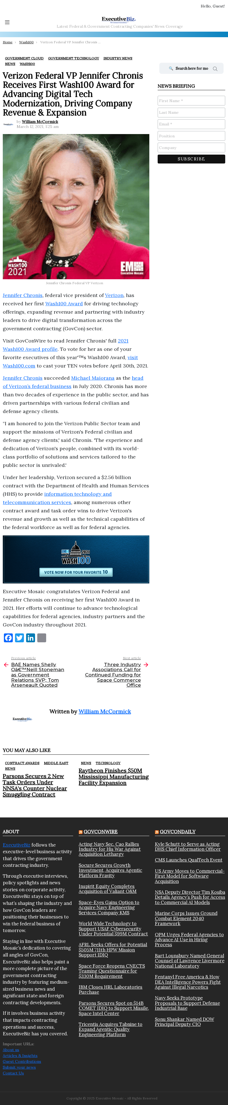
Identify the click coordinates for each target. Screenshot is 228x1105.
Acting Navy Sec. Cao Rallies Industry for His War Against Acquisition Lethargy (110, 849)
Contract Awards (22, 763)
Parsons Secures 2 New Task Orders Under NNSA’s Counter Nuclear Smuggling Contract (35, 785)
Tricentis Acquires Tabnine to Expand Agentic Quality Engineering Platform (110, 1029)
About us (11, 1049)
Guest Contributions (22, 1061)
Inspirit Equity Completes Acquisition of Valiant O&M (108, 889)
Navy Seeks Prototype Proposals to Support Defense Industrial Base (187, 1003)
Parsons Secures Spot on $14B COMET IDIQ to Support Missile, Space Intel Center (114, 1008)
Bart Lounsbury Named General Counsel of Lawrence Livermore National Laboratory (189, 960)
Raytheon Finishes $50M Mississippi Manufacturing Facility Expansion (113, 776)
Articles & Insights (20, 1055)
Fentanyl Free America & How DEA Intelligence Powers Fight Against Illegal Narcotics (188, 982)
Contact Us (13, 1073)
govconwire (101, 832)
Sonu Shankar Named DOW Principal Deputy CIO (184, 1022)
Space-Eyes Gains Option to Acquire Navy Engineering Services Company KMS (109, 907)
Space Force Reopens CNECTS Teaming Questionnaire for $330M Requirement (112, 971)
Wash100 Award (64, 303)
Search (215, 69)
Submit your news (19, 1067)
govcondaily (177, 832)
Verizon (114, 295)
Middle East (56, 763)
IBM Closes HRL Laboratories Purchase (110, 990)
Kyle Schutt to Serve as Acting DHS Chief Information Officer (188, 847)
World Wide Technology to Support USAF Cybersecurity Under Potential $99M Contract (113, 928)
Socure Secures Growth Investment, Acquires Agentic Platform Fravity (110, 870)
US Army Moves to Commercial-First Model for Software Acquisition (190, 876)
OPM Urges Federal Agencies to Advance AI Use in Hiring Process (189, 939)
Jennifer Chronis (23, 295)
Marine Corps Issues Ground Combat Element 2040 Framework (186, 918)
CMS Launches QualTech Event (188, 859)
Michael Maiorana (93, 378)
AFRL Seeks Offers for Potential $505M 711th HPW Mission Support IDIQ (113, 949)
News (10, 768)
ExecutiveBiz (16, 845)
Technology (108, 763)
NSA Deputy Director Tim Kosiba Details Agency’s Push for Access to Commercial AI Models (190, 897)
